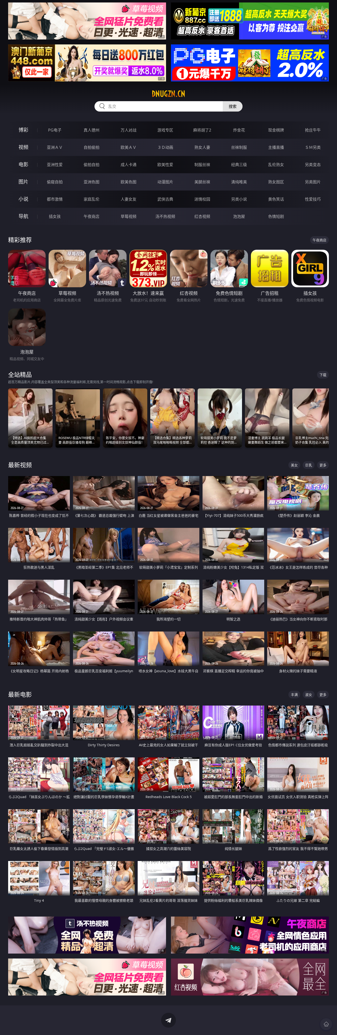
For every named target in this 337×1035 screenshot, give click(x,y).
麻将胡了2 (202, 130)
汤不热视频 (165, 216)
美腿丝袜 (202, 182)
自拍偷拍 (91, 147)
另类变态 (313, 164)
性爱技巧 (313, 199)
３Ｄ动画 (165, 147)
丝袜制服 (239, 147)
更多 (322, 465)
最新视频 (20, 465)
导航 (23, 216)
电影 (23, 164)
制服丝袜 (202, 164)
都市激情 (55, 199)
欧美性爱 (165, 164)
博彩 (23, 130)
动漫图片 (165, 182)
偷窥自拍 (55, 182)
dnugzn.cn (168, 94)
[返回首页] (326, 1024)
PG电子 (54, 130)
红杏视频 (202, 216)
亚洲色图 (91, 182)
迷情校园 (202, 199)
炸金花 (239, 130)
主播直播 (276, 147)
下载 (322, 374)
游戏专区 (165, 130)
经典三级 (239, 164)
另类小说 (239, 199)
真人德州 (91, 130)
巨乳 (308, 465)
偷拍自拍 (91, 164)
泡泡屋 (239, 216)
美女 (294, 465)
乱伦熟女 (276, 164)
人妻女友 (128, 199)
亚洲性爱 (55, 164)
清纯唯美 (239, 182)
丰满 (294, 694)
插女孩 (55, 216)
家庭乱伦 (91, 199)
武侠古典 (165, 199)
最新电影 (20, 694)
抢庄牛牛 (313, 130)
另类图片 (313, 182)
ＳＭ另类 (313, 147)
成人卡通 (128, 164)
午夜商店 (91, 216)
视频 (23, 147)
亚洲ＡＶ (55, 147)
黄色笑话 (276, 199)
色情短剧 (276, 216)
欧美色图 (128, 182)
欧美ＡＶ (128, 147)
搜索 (233, 106)
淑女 (308, 694)
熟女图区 (276, 182)
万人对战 (128, 130)
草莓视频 (128, 216)
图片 (23, 181)
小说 (23, 199)
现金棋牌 (276, 130)
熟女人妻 (202, 147)
